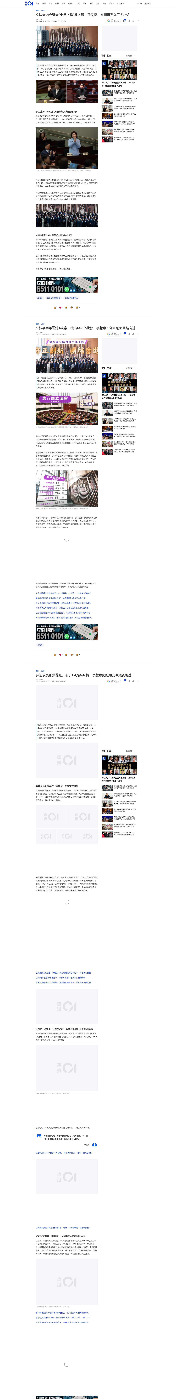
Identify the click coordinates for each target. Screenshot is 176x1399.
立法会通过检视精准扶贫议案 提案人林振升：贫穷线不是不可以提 (63, 603)
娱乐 (44, 3)
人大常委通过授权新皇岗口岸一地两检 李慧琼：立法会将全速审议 (63, 593)
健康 (97, 3)
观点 (104, 3)
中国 (63, 3)
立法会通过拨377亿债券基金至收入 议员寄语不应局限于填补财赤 (63, 613)
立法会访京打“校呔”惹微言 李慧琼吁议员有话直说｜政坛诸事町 (62, 608)
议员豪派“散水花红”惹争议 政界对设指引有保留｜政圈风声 (60, 978)
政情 (43, 11)
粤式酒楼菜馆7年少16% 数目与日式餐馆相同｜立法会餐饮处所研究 (64, 618)
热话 (91, 3)
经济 (84, 3)
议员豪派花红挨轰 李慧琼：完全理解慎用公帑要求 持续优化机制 (63, 973)
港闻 (78, 3)
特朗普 (70, 3)
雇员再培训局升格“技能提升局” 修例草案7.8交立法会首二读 (60, 598)
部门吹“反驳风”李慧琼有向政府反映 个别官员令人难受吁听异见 (62, 1313)
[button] (128, 20)
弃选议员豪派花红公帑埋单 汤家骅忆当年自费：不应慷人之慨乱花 (63, 982)
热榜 (57, 3)
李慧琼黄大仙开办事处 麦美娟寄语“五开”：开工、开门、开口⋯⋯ (63, 1317)
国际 (37, 3)
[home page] (29, 3)
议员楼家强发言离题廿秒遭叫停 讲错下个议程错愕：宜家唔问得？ (63, 1228)
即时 (50, 3)
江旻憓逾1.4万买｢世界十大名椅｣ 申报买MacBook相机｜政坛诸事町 (64, 1153)
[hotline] (67, 285)
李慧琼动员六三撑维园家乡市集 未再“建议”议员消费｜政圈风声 (62, 1322)
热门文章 (107, 55)
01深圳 (111, 3)
